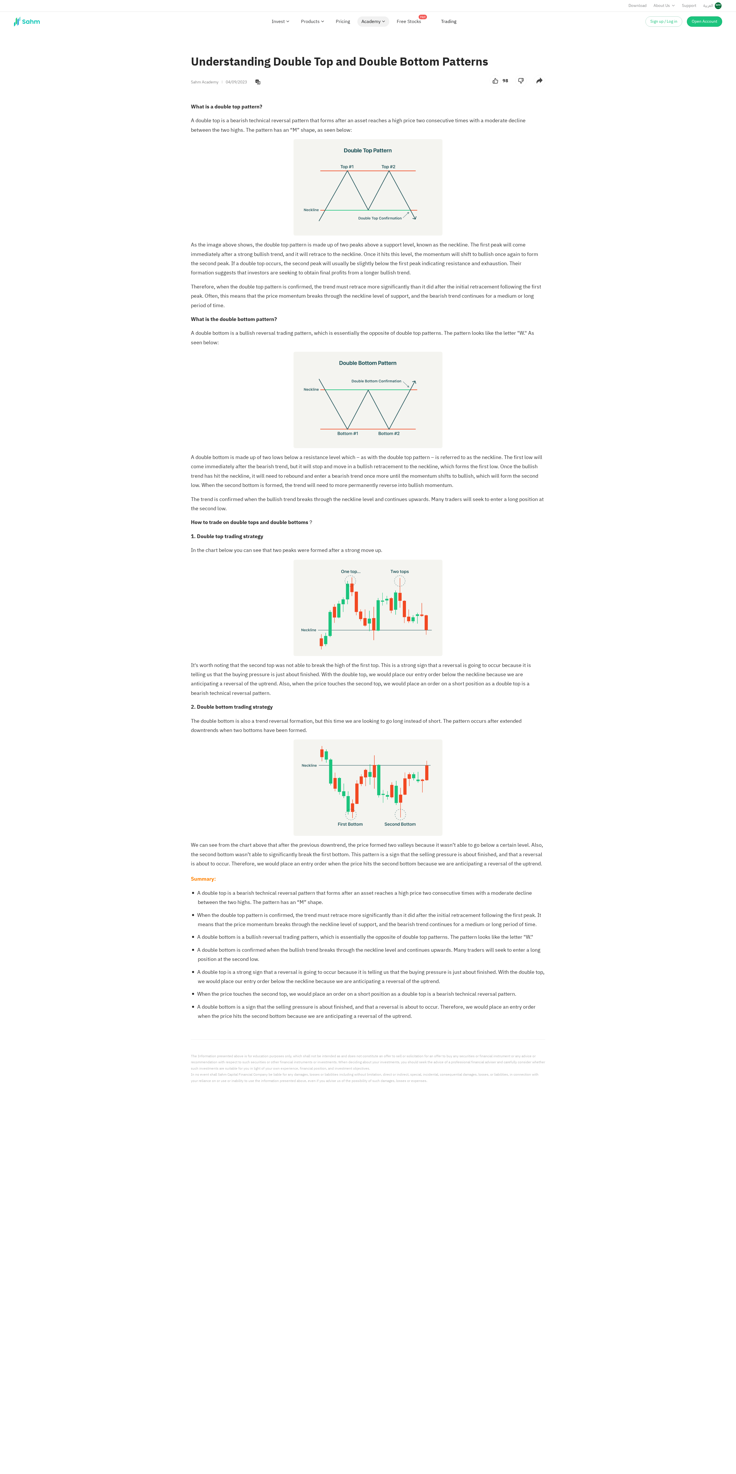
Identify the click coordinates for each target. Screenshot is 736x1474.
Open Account (704, 21)
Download (637, 6)
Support (689, 6)
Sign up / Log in (663, 21)
